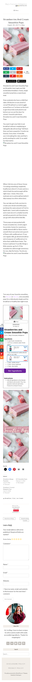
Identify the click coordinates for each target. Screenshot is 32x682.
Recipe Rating (7, 539)
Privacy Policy (16, 668)
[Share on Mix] (19, 76)
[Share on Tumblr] (6, 76)
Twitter (16, 508)
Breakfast (8, 498)
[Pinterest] (19, 643)
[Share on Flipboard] (13, 76)
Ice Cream (19, 498)
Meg (23, 25)
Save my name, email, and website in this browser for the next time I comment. (15, 591)
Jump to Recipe (12, 81)
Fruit (14, 498)
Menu (16, 10)
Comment (7, 544)
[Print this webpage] (13, 72)
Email (5, 573)
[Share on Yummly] (19, 72)
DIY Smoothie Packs (21, 479)
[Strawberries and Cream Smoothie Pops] (16, 65)
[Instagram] (23, 643)
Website (6, 581)
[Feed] (8, 643)
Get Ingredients (15, 371)
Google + (15, 512)
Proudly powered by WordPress (13, 673)
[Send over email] (6, 72)
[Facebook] (15, 643)
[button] (13, 324)
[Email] (12, 643)
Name (5, 564)
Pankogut (18, 675)
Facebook (16, 507)
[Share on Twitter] (13, 68)
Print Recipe (22, 81)
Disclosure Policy (16, 664)
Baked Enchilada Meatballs (25, 519)
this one (8, 297)
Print (16, 321)
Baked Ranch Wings (9, 518)
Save (16, 510)
